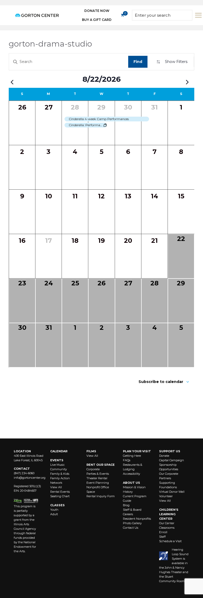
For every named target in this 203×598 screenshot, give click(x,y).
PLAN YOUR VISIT (137, 451)
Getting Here (132, 456)
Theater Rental (96, 478)
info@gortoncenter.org (29, 478)
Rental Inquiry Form (100, 496)
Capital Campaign (171, 460)
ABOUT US (131, 483)
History (128, 492)
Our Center (166, 523)
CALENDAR (58, 451)
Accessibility (131, 474)
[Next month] (187, 82)
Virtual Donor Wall (171, 492)
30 (128, 107)
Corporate (93, 469)
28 (75, 107)
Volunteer (166, 496)
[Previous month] (12, 82)
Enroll (163, 532)
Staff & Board (132, 510)
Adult (54, 514)
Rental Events (60, 492)
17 (48, 240)
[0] (122, 15)
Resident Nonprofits (137, 519)
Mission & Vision (134, 487)
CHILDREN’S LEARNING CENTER (168, 514)
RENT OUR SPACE (100, 465)
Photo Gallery (132, 523)
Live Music (57, 465)
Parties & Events (97, 474)
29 (101, 107)
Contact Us (130, 527)
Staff (162, 536)
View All (56, 487)
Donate (164, 456)
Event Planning (97, 483)
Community (58, 469)
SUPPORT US (169, 451)
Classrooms (166, 527)
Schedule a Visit (170, 541)
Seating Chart (60, 496)
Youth (54, 510)
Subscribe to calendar (161, 381)
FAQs (126, 460)
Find (137, 61)
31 (154, 107)
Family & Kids (59, 474)
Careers (128, 514)
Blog (126, 505)
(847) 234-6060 (24, 473)
